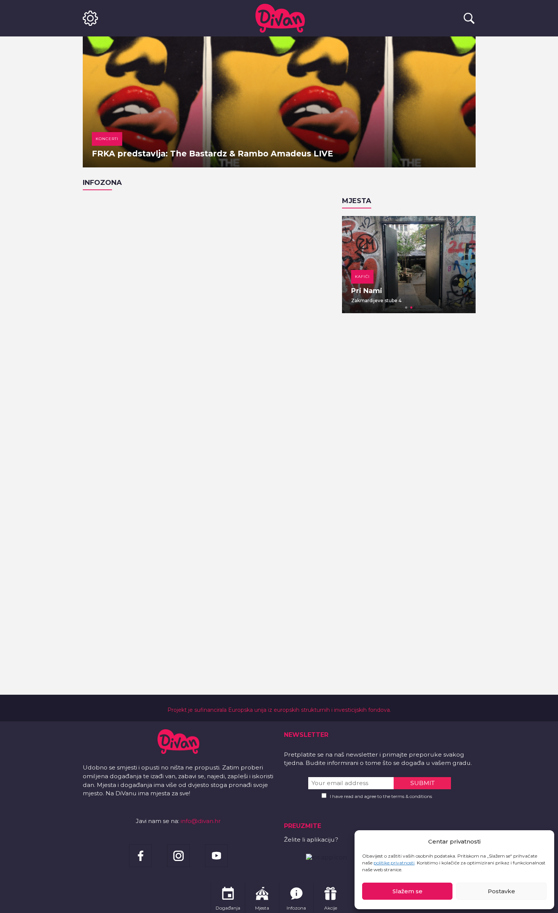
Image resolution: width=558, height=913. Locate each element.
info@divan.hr (201, 821)
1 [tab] (406, 307)
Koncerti (107, 138)
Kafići (362, 276)
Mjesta (356, 201)
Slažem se (407, 891)
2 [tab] (411, 307)
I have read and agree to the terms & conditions (381, 796)
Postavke (501, 891)
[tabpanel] (409, 264)
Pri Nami (366, 291)
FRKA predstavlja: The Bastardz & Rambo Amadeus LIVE (212, 153)
